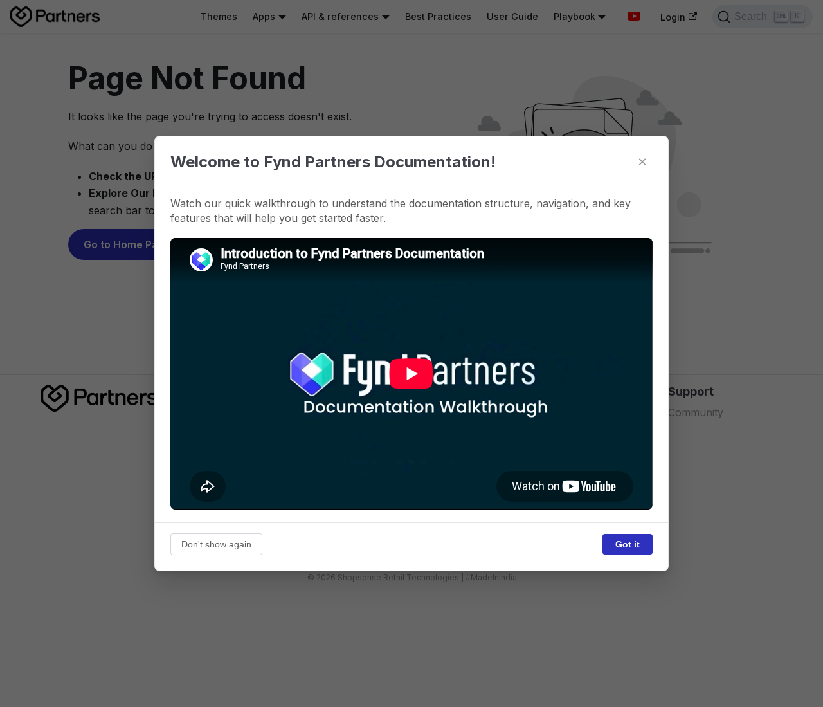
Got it (627, 544)
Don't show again (216, 544)
